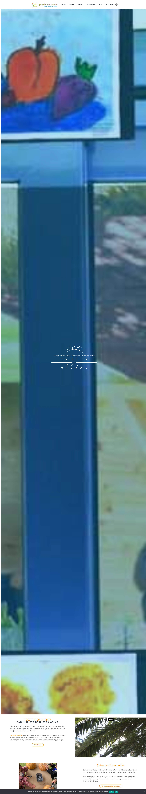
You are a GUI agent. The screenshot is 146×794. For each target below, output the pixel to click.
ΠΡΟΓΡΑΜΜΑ (37, 745)
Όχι (116, 791)
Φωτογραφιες (91, 4)
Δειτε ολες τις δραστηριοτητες (111, 786)
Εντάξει (111, 791)
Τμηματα (80, 4)
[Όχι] (144, 791)
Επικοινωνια (109, 4)
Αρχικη (64, 4)
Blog (100, 4)
